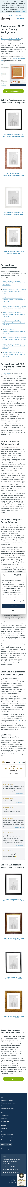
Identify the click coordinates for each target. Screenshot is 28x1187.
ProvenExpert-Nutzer (19, 827)
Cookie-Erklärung (6, 1140)
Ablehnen (13, 611)
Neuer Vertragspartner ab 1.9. (9, 1149)
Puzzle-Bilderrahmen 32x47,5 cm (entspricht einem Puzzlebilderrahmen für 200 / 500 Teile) (13, 283)
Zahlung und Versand (7, 1100)
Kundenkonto (5, 1121)
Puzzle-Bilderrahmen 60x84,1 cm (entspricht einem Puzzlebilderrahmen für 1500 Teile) (13, 322)
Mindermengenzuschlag (8, 1103)
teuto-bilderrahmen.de (12, 1172)
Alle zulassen (13, 605)
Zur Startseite (5, 1115)
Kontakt (19, 720)
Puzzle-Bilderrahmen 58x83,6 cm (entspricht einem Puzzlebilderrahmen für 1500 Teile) (13, 314)
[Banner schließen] (24, 574)
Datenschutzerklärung (7, 1134)
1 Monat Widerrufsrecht (14, 15)
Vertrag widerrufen (6, 1144)
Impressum (4, 1128)
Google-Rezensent (20, 793)
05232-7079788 (10, 1166)
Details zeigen (18, 601)
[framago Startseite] (5, 18)
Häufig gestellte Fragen (7, 1108)
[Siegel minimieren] (25, 1175)
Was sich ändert (20, 11)
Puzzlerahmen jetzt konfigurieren (13, 91)
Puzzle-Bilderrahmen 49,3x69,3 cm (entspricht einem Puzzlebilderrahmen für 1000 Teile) (13, 299)
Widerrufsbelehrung (6, 1137)
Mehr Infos (20, 762)
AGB (2, 1131)
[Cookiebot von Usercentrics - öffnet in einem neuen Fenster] (15, 575)
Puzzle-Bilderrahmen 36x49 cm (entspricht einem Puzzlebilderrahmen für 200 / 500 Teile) (14, 291)
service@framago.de (11, 1169)
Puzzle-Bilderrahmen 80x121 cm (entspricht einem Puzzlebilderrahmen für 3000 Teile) (13, 346)
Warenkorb (21, 18)
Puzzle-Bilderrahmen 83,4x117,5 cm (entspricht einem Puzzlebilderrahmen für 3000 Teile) (13, 354)
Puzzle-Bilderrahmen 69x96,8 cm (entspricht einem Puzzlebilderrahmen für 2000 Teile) (13, 331)
